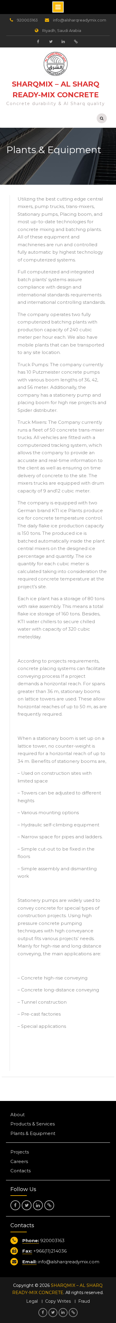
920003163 (27, 20)
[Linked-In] (63, 41)
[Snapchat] (75, 41)
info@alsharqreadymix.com (79, 20)
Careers (19, 1161)
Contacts (20, 1170)
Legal (32, 1301)
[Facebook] (38, 41)
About (17, 1114)
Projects (19, 1152)
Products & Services (32, 1124)
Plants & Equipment (32, 1133)
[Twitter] (50, 41)
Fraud (84, 1301)
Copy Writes (58, 1301)
